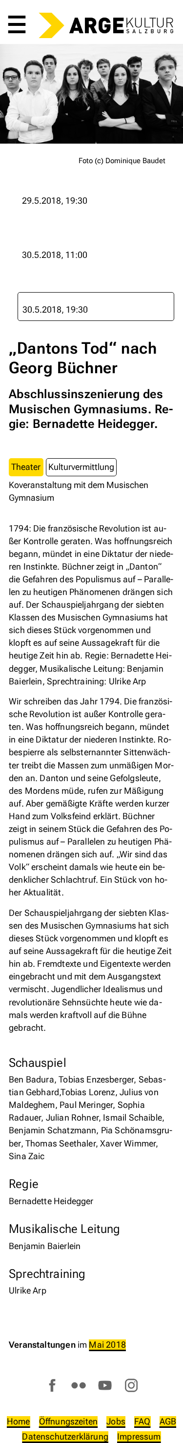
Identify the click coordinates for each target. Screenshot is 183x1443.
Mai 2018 (107, 1344)
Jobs (115, 1421)
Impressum (139, 1436)
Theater (26, 467)
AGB (168, 1421)
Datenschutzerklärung (65, 1436)
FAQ (142, 1421)
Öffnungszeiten (68, 1421)
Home (18, 1421)
